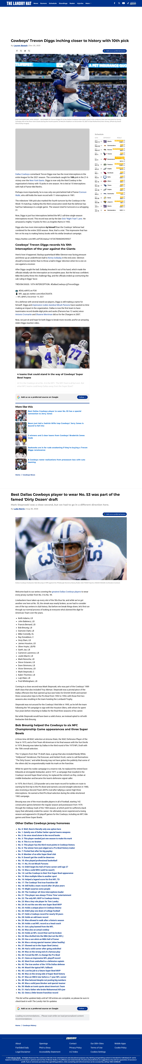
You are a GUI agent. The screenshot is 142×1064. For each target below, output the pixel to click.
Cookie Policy (121, 1047)
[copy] (29, 50)
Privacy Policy (75, 1047)
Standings (63, 3)
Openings (43, 1043)
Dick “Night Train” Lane (72, 218)
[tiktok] (128, 3)
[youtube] (123, 3)
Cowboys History (29, 1025)
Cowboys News (29, 475)
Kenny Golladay (55, 258)
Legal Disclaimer (22, 1052)
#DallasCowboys (58, 284)
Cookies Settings (98, 1052)
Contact (72, 1043)
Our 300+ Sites (97, 1043)
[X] (119, 3)
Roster (72, 3)
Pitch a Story (45, 1047)
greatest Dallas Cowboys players (66, 591)
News (36, 3)
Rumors (43, 3)
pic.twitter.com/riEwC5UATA (39, 294)
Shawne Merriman (44, 314)
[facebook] (114, 3)
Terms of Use (96, 1047)
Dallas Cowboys (22, 174)
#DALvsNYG (24, 290)
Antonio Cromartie (23, 314)
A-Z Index (73, 1052)
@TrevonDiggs (72, 284)
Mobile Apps (120, 1043)
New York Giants (37, 180)
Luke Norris (19, 509)
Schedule (53, 3)
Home (17, 475)
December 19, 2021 (36, 296)
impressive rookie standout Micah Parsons (51, 305)
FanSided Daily (22, 1047)
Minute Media (16, 1058)
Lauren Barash (21, 46)
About (18, 1043)
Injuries (80, 3)
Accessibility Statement (49, 1052)
